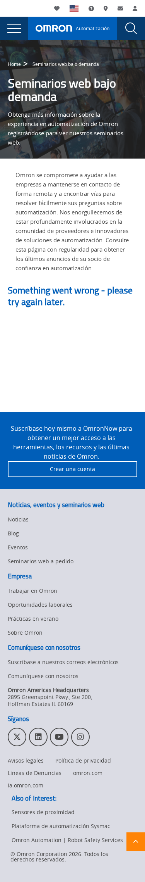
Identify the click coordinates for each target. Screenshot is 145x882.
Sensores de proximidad (43, 812)
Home (14, 64)
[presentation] (14, 28)
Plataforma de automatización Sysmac (61, 826)
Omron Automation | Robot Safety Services (67, 840)
